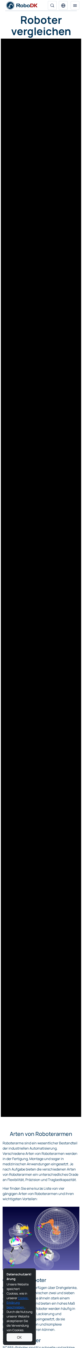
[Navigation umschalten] (75, 5)
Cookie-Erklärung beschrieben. (18, 1302)
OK (19, 1337)
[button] (63, 5)
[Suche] (52, 5)
